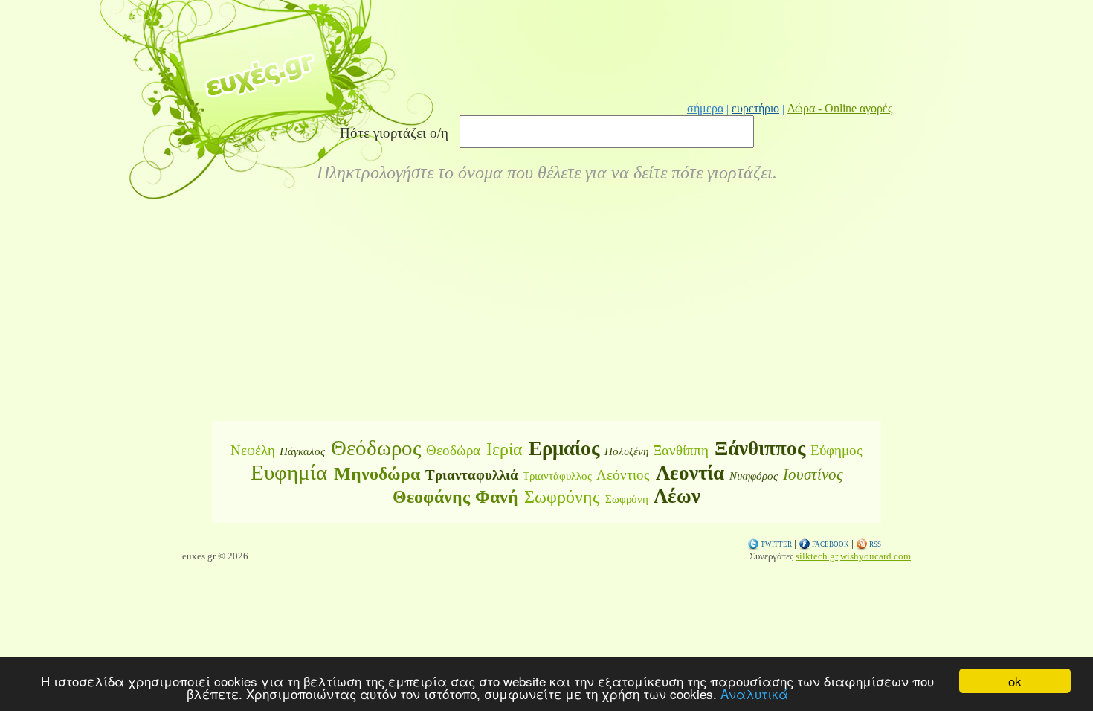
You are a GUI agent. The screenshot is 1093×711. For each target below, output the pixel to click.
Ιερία (504, 449)
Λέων (677, 496)
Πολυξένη (626, 451)
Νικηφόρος (753, 476)
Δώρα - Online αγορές (839, 108)
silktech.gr (817, 556)
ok (1015, 681)
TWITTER (775, 544)
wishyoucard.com (875, 556)
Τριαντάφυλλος (557, 476)
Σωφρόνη (626, 499)
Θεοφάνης (431, 496)
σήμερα (705, 108)
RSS (874, 544)
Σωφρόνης (562, 496)
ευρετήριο (755, 108)
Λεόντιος (623, 475)
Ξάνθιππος (760, 448)
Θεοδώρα (453, 450)
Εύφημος (836, 450)
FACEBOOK (829, 544)
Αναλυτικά (754, 693)
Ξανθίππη (681, 450)
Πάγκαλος (302, 451)
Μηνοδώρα (377, 473)
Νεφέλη (252, 450)
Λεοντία (690, 473)
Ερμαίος (564, 448)
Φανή (496, 496)
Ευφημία (289, 472)
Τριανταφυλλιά (471, 475)
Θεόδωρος (376, 448)
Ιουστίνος (813, 474)
